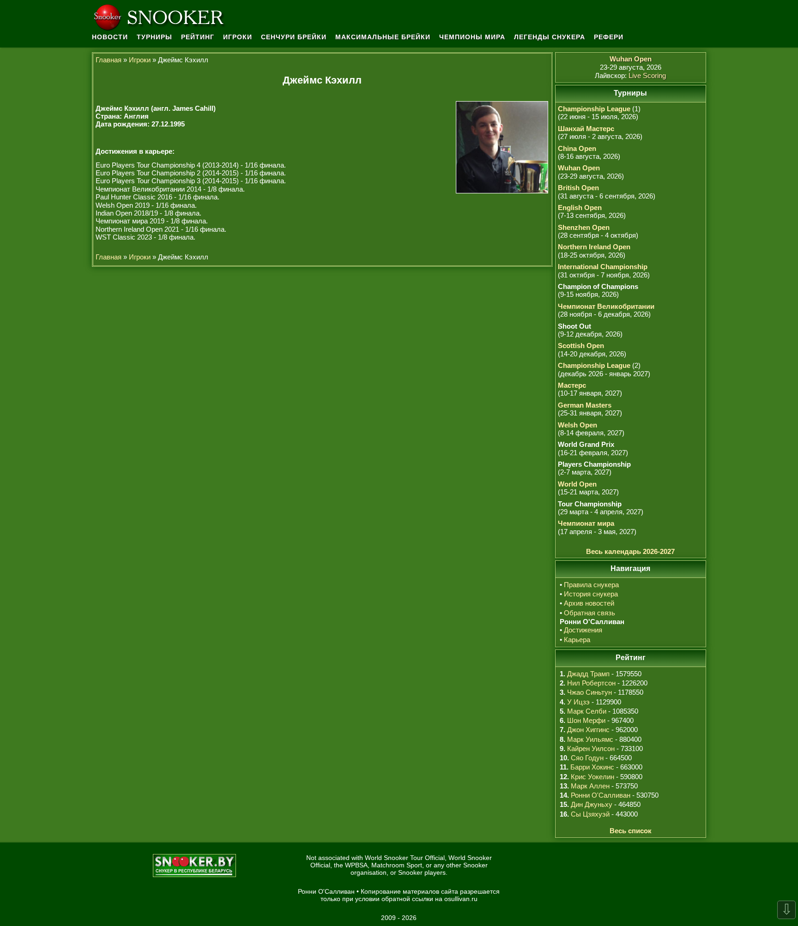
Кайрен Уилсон (591, 748)
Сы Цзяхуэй (590, 814)
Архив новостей (589, 603)
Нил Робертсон (591, 683)
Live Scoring (647, 75)
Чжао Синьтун (589, 692)
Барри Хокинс (592, 767)
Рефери (608, 37)
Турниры (154, 37)
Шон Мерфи (586, 720)
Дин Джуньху (591, 804)
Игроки (237, 37)
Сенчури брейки (293, 37)
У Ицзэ (578, 702)
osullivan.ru (461, 898)
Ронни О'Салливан (600, 795)
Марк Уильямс (590, 739)
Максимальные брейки (382, 37)
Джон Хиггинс (588, 730)
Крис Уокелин (592, 777)
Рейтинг (197, 37)
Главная (108, 60)
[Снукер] (161, 16)
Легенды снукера (549, 37)
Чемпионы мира (472, 37)
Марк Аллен (590, 786)
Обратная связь (589, 613)
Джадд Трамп (588, 674)
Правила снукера (591, 585)
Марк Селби (586, 711)
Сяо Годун (587, 758)
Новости (110, 37)
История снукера (591, 594)
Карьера (577, 639)
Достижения (583, 630)
